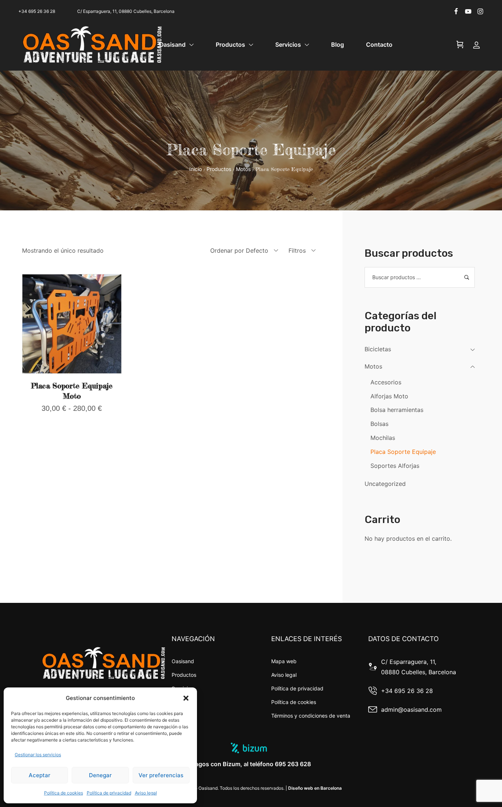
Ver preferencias (161, 775)
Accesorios (385, 382)
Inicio (195, 169)
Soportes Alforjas (394, 465)
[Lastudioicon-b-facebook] (456, 11)
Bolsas (379, 423)
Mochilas (382, 437)
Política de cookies (63, 793)
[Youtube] (468, 11)
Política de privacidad (109, 793)
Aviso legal (146, 793)
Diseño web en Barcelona (315, 788)
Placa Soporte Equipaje (403, 451)
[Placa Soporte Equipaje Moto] (71, 323)
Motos (243, 169)
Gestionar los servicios (38, 754)
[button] (186, 698)
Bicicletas (378, 349)
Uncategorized (385, 483)
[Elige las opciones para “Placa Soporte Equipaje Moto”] (72, 369)
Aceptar (39, 775)
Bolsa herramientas (396, 409)
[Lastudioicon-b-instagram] (480, 11)
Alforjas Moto (389, 396)
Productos (219, 169)
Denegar (100, 775)
